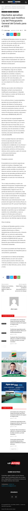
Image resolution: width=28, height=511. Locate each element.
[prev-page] (3, 346)
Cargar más (13, 449)
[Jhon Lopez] (3, 30)
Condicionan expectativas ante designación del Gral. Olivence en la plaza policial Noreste (18, 331)
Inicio (3, 6)
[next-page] (5, 346)
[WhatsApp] (18, 34)
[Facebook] (8, 34)
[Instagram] (15, 496)
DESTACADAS (8, 6)
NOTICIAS (10, 11)
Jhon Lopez (7, 30)
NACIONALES (15, 11)
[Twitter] (11, 34)
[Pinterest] (15, 34)
